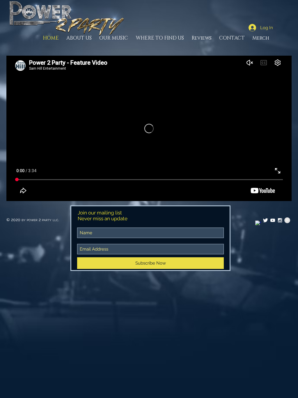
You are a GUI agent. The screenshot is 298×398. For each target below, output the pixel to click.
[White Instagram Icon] (280, 220)
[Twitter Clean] (265, 220)
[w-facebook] (258, 223)
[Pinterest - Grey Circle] (287, 220)
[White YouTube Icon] (273, 220)
